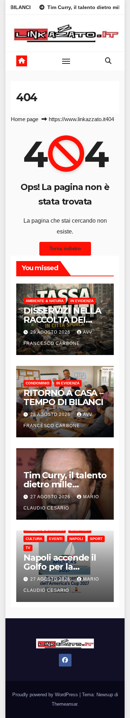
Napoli (76, 539)
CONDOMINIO (37, 383)
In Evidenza (82, 301)
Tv (28, 548)
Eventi (55, 539)
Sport (96, 539)
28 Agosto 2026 (51, 414)
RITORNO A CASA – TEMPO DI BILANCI (63, 397)
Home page (24, 119)
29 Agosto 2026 (51, 332)
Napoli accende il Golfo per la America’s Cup (59, 566)
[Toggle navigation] (66, 61)
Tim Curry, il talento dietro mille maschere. (65, 484)
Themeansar (64, 704)
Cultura (34, 539)
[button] (108, 61)
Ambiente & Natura (45, 301)
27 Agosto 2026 (51, 496)
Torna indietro (65, 248)
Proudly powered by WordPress (45, 694)
